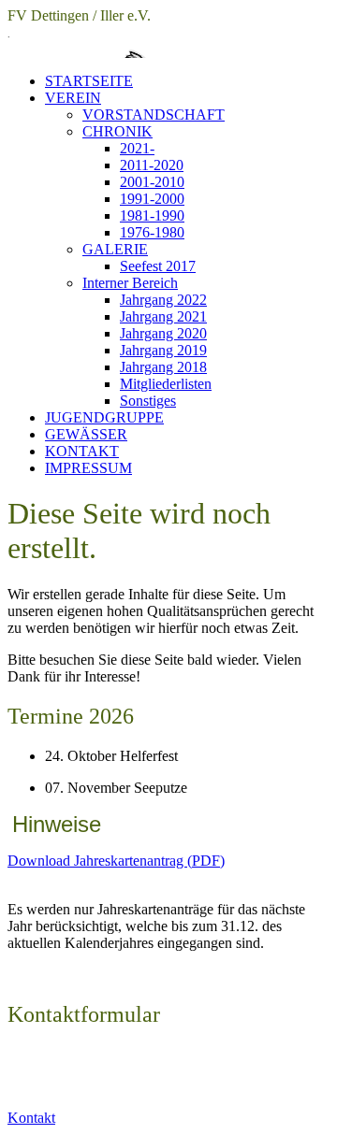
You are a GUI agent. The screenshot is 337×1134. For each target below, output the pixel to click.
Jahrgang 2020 (163, 333)
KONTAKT (82, 451)
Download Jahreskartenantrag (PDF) (116, 860)
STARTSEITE (89, 81)
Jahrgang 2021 (163, 316)
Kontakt (31, 1118)
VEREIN (73, 98)
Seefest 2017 (158, 266)
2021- (137, 148)
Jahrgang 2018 (163, 367)
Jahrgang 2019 (163, 350)
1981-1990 (152, 215)
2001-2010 (152, 182)
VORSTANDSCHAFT (153, 114)
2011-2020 (151, 165)
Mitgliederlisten (166, 384)
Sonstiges (148, 401)
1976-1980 (152, 232)
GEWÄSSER (86, 434)
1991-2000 (152, 199)
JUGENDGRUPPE (104, 417)
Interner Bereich (130, 283)
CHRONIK (117, 131)
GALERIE (115, 249)
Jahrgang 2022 (163, 300)
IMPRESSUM (88, 468)
